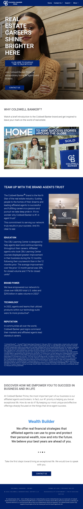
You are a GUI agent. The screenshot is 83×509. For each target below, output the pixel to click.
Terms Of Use (54, 488)
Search (68, 4)
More (76, 4)
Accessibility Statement (54, 491)
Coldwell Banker (18, 488)
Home (50, 3)
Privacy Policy (68, 488)
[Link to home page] (14, 3)
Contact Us (58, 4)
